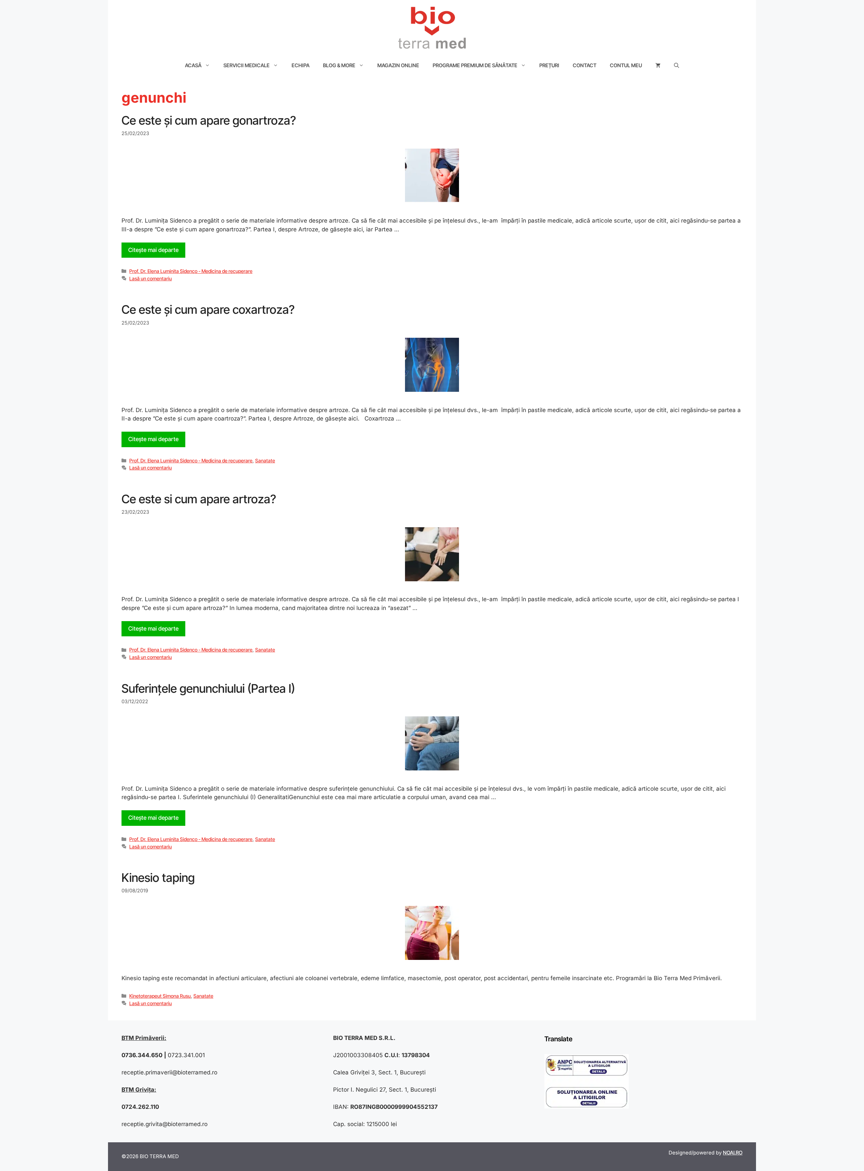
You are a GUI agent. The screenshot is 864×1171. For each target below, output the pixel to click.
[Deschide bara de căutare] (676, 65)
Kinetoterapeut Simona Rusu (160, 996)
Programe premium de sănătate (475, 65)
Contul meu (626, 65)
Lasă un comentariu (150, 278)
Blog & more (339, 65)
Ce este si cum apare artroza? (199, 499)
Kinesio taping (158, 877)
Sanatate (265, 460)
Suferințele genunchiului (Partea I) (208, 688)
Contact (584, 65)
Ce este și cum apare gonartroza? (209, 120)
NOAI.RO (732, 1152)
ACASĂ (193, 65)
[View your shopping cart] (658, 65)
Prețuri (549, 65)
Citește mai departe (153, 250)
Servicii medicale (246, 65)
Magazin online (398, 65)
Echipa (300, 65)
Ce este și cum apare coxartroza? (208, 309)
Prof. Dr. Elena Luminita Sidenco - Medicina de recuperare (190, 271)
